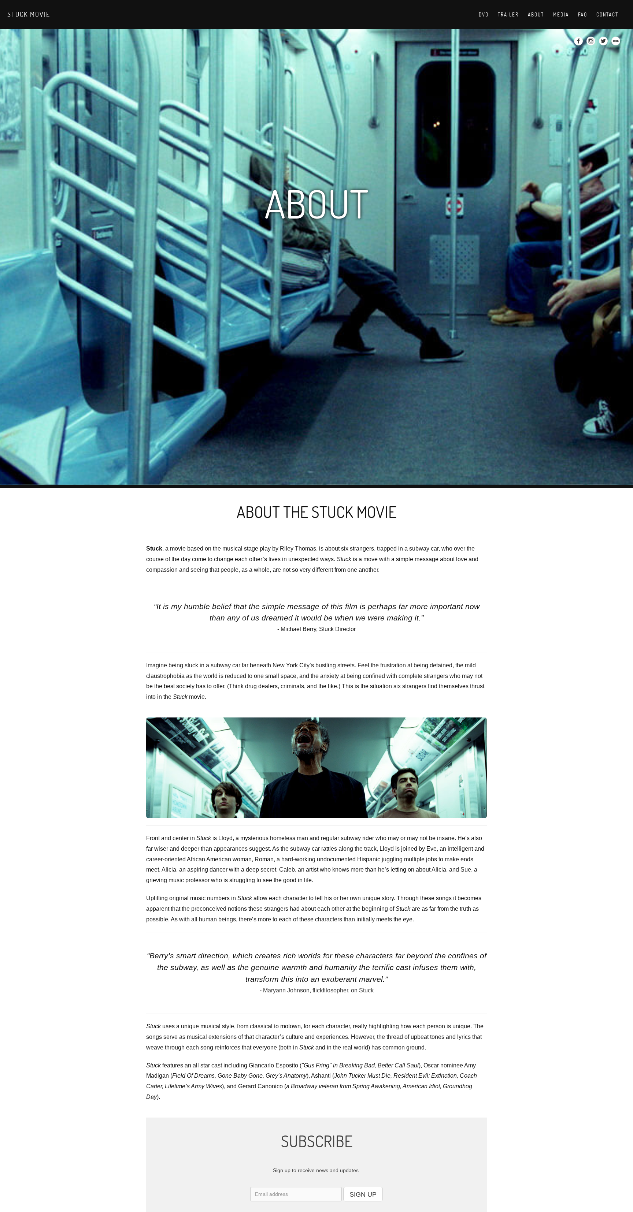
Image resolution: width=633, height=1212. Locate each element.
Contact (607, 15)
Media (561, 15)
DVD (484, 15)
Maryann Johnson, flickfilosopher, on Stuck (318, 990)
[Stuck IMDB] (616, 43)
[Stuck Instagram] (591, 43)
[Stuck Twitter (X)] (604, 43)
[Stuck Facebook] (579, 43)
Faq (582, 15)
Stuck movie (28, 14)
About (536, 15)
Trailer (508, 15)
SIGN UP (363, 1194)
